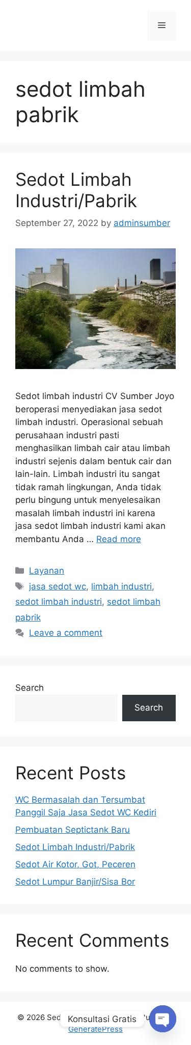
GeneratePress (95, 1029)
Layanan (46, 571)
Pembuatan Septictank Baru (72, 830)
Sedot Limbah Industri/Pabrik (76, 189)
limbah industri (121, 586)
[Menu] (162, 25)
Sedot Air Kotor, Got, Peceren (75, 864)
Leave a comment (65, 633)
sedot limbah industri (58, 602)
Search (29, 688)
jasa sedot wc (57, 586)
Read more (118, 539)
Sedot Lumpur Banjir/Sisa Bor (75, 882)
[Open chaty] (162, 1018)
